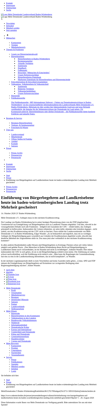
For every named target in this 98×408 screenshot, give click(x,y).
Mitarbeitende (16, 137)
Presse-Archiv (17, 153)
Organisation (16, 293)
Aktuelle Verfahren (25, 63)
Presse (8, 148)
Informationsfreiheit (19, 325)
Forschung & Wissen (19, 127)
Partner (14, 304)
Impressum (10, 5)
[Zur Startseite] (26, 14)
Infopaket (10, 26)
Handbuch (22, 68)
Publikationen (16, 362)
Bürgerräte (15, 96)
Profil (13, 290)
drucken (9, 272)
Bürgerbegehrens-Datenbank (29, 77)
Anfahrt (14, 141)
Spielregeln (22, 66)
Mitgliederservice (18, 295)
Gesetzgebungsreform (20, 336)
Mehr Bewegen (12, 343)
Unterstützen (16, 350)
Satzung (14, 146)
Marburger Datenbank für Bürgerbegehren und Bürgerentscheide (44, 79)
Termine (14, 45)
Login (13, 371)
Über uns (10, 130)
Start (8, 175)
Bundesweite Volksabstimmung (24, 320)
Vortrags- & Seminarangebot (22, 125)
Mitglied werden (12, 28)
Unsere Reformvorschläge (28, 75)
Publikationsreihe (18, 98)
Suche (8, 10)
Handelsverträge (17, 339)
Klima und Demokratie (20, 334)
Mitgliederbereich (18, 47)
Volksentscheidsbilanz (27, 91)
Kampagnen (16, 43)
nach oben (10, 270)
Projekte (14, 348)
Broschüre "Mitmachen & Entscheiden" (34, 73)
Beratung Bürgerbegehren (21, 123)
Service (9, 357)
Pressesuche (16, 157)
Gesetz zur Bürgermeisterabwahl (24, 54)
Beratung (15, 297)
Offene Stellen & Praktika (21, 139)
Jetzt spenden (11, 30)
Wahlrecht (15, 323)
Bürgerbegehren (17, 56)
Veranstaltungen (17, 355)
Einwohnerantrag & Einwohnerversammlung (29, 82)
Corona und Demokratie (21, 341)
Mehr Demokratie (13, 288)
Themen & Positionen (15, 49)
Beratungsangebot (25, 61)
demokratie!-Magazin (19, 299)
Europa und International (21, 330)
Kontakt (9, 3)
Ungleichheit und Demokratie (23, 332)
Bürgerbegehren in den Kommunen (25, 316)
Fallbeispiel (22, 70)
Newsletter (10, 23)
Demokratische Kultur (20, 327)
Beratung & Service (14, 118)
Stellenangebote (17, 309)
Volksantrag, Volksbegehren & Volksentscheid (29, 84)
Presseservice (16, 155)
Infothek (14, 369)
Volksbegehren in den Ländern (23, 318)
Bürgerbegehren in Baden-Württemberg (34, 59)
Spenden (14, 364)
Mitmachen (10, 38)
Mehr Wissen (11, 311)
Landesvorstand (17, 134)
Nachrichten (16, 353)
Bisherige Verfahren (26, 89)
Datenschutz (11, 8)
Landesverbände (17, 306)
